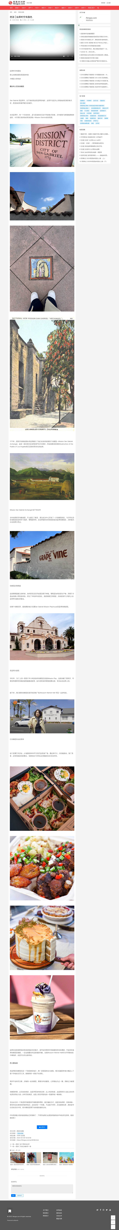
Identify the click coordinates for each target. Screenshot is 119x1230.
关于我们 (46, 1210)
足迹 (82, 140)
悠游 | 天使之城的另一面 (23, 1146)
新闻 (16, 8)
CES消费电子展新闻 (87, 75)
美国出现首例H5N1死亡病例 (89, 58)
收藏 (13, 1150)
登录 (13, 1195)
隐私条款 (59, 1213)
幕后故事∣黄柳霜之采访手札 (93, 146)
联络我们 (46, 1213)
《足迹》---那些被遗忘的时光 (94, 143)
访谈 (23, 8)
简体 (28, 3)
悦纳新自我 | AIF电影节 (95, 137)
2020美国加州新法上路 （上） (96, 158)
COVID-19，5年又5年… (88, 52)
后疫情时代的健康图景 (88, 33)
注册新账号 (19, 1195)
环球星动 (84, 137)
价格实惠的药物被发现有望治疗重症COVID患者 (95, 37)
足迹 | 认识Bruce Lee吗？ (93, 140)
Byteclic (16, 1220)
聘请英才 (46, 1216)
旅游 (15, 12)
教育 (43, 8)
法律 (76, 8)
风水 (82, 152)
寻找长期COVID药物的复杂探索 (91, 46)
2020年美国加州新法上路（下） (97, 161)
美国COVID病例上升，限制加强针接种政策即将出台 (97, 40)
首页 (11, 12)
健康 (63, 8)
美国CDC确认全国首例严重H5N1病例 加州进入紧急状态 (98, 61)
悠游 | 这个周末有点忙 (23, 1144)
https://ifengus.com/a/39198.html (28, 1140)
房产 (30, 8)
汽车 (36, 8)
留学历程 (84, 155)
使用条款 (59, 1210)
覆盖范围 (59, 1218)
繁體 (30, 3)
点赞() (42, 1127)
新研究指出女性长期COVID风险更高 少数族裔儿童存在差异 (99, 55)
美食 (50, 8)
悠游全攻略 (21, 12)
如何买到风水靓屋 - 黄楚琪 (93, 152)
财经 (83, 8)
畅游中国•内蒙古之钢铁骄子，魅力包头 (105, 134)
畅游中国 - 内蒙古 (86, 134)
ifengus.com (91, 18)
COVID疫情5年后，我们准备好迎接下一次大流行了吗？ (98, 49)
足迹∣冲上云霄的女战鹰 (92, 149)
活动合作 (59, 1216)
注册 (109, 3)
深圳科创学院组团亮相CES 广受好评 (106, 84)
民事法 (83, 158)
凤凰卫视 (91, 8)
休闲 (69, 8)
